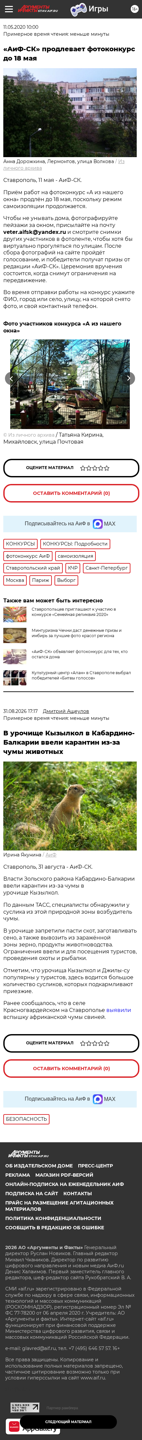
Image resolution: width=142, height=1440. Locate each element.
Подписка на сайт (31, 1194)
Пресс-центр (95, 1166)
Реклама (17, 1175)
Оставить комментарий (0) (71, 493)
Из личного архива (31, 435)
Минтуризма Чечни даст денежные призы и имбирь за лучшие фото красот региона (77, 633)
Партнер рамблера (62, 1408)
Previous (10, 378)
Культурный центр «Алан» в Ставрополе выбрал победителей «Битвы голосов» (81, 675)
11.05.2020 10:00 (20, 27)
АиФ (51, 855)
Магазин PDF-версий (64, 1175)
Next (128, 378)
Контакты (77, 1194)
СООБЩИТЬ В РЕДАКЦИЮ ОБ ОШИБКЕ (54, 1228)
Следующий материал (68, 1422)
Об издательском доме (39, 1166)
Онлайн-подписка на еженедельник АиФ (64, 1184)
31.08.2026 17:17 (20, 711)
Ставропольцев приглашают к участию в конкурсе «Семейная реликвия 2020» (74, 612)
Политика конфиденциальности (53, 1218)
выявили (118, 1010)
